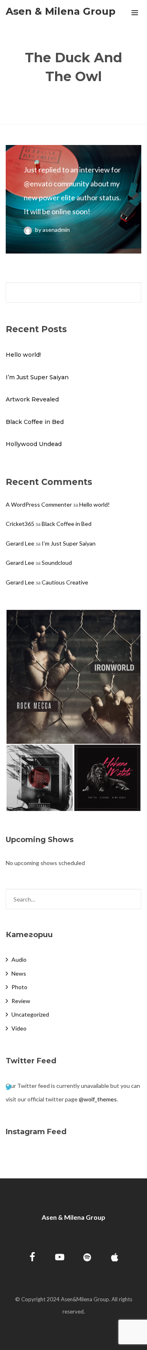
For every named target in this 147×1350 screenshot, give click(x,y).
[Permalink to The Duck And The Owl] (73, 199)
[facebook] (32, 1258)
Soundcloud (57, 562)
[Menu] (134, 12)
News (18, 973)
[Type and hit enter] (132, 899)
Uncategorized (30, 1014)
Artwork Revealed (32, 399)
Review (20, 1000)
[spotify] (87, 1258)
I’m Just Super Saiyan (37, 377)
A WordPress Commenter (39, 504)
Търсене (132, 292)
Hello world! (23, 354)
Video (19, 1028)
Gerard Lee (20, 543)
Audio (19, 959)
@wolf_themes (98, 1099)
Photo (19, 986)
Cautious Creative (65, 582)
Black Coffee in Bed (35, 422)
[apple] (114, 1258)
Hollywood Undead (34, 444)
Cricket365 (20, 523)
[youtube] (59, 1262)
